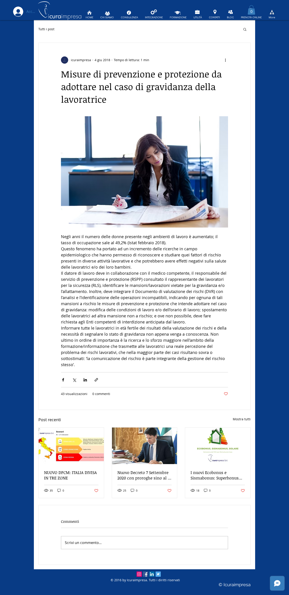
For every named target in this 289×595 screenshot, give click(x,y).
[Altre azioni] (225, 60)
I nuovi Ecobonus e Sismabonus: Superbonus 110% (215, 475)
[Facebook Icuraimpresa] (145, 574)
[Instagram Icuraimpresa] (139, 574)
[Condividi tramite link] (96, 380)
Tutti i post (46, 29)
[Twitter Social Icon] (158, 574)
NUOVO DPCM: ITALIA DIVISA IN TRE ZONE (70, 475)
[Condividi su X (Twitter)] (74, 380)
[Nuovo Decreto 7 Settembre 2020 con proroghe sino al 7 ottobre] (144, 446)
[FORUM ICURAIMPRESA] (272, 12)
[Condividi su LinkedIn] (85, 380)
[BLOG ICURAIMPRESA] (230, 12)
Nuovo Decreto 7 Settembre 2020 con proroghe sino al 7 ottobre (143, 475)
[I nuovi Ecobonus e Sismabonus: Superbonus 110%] (217, 446)
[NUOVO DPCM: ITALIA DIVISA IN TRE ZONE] (71, 446)
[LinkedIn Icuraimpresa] (151, 574)
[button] (251, 10)
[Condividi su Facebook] (63, 380)
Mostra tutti (242, 419)
